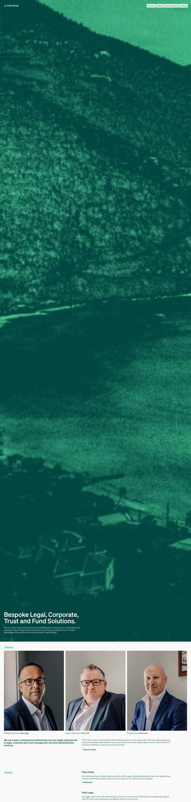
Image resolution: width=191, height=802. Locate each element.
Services (151, 5)
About (160, 5)
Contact (183, 5)
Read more (88, 782)
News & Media (171, 5)
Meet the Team (90, 749)
